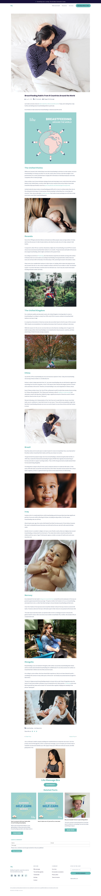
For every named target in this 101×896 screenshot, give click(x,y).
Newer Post (72, 736)
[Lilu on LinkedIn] (15, 875)
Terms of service (56, 877)
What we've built (56, 5)
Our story (71, 5)
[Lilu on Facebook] (22, 875)
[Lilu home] (11, 5)
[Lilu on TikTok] (25, 875)
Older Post (28, 736)
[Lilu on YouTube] (18, 875)
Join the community (80, 873)
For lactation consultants (58, 871)
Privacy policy (55, 874)
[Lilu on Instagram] (11, 875)
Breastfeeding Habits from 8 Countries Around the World (50, 96)
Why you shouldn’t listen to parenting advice (76, 819)
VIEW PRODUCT (50, 784)
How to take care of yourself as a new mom (49, 821)
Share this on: (28, 731)
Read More (17, 833)
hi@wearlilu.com (74, 878)
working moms (38, 728)
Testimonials (36, 874)
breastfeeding (29, 728)
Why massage (36, 869)
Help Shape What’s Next (83, 5)
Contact (35, 880)
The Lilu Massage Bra (38, 871)
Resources (64, 5)
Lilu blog (35, 877)
